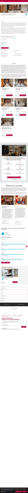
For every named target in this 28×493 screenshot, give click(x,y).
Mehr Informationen (4, 95)
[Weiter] (26, 82)
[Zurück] (1, 82)
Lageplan (23, 17)
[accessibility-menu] (26, 246)
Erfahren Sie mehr (14, 179)
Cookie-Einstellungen (3, 491)
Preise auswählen (9, 95)
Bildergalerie (2, 300)
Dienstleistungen (3, 288)
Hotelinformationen (3, 286)
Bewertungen (2, 298)
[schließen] (27, 245)
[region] (14, 490)
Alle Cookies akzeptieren (19, 491)
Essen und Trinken (3, 295)
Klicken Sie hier (4, 329)
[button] (23, 1)
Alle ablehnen (24, 491)
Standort (2, 293)
